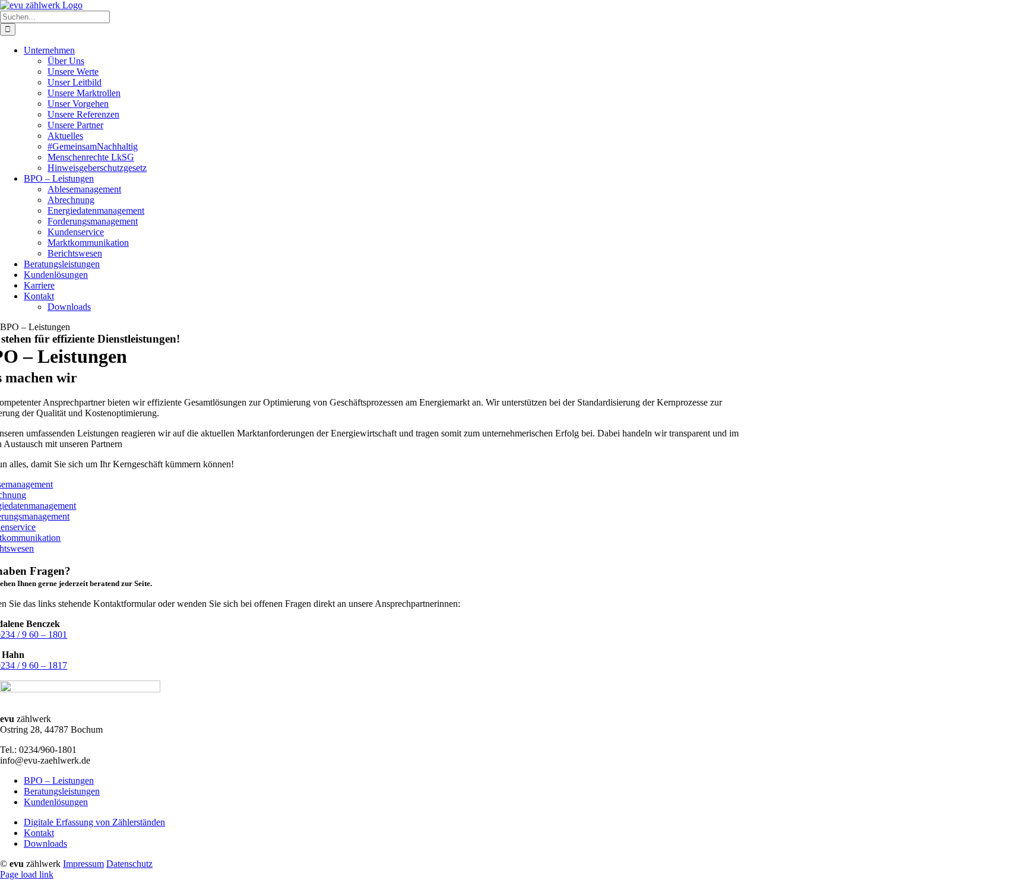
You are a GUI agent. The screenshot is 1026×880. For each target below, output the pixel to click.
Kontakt (39, 833)
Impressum (83, 864)
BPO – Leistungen (59, 780)
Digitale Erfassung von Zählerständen (94, 822)
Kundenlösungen (56, 802)
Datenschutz (129, 864)
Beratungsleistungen (62, 791)
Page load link (26, 874)
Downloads (45, 843)
